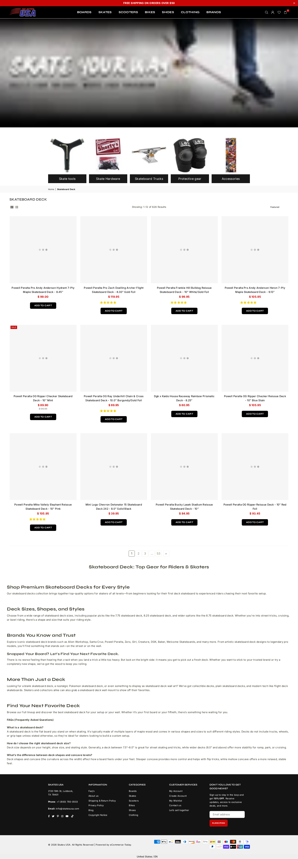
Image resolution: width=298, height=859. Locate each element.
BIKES (150, 12)
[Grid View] (11, 207)
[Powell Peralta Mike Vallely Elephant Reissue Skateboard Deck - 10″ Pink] (43, 466)
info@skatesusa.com (67, 808)
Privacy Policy (96, 805)
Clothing (133, 815)
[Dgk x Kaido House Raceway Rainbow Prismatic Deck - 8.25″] (184, 358)
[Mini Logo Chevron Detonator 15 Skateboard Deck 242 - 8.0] (113, 466)
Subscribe (218, 823)
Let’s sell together (179, 810)
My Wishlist (175, 800)
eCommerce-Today (120, 844)
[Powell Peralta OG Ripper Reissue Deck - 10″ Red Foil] (255, 466)
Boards (133, 791)
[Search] (267, 12)
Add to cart (43, 304)
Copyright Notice (97, 815)
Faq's (91, 791)
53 (159, 553)
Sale (13, 327)
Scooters (134, 800)
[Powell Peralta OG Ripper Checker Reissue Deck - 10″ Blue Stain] (255, 358)
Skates (132, 795)
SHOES (168, 12)
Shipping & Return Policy (102, 800)
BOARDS (84, 12)
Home (51, 189)
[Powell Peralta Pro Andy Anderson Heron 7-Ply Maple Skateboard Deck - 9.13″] (255, 249)
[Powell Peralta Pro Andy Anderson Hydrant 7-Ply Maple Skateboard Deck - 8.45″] (43, 249)
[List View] (16, 207)
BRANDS (213, 12)
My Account (175, 791)
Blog (90, 810)
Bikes (132, 805)
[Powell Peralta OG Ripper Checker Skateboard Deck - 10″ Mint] (43, 358)
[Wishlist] (279, 12)
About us (93, 795)
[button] (108, 302)
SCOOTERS (128, 12)
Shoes (132, 810)
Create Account (178, 795)
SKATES (105, 12)
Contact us (175, 805)
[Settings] (273, 12)
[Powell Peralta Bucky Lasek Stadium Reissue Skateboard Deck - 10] (184, 466)
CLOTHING (190, 12)
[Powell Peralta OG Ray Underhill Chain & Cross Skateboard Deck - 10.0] (113, 358)
